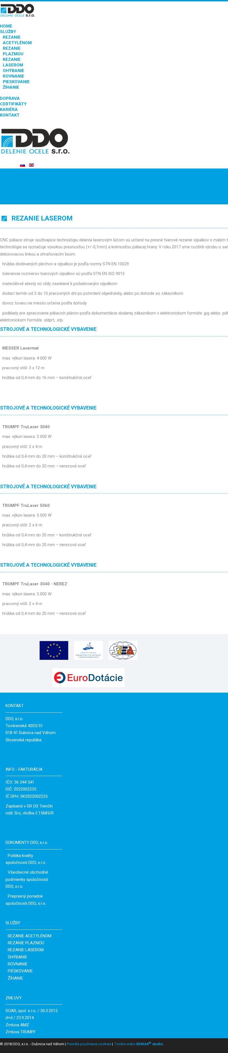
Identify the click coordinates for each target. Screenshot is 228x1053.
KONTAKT (9, 115)
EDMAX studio (149, 1044)
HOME (6, 26)
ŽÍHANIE (11, 87)
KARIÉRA (9, 109)
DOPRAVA (10, 98)
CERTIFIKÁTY (13, 103)
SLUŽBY (8, 31)
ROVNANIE (13, 76)
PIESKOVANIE (16, 81)
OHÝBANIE (13, 70)
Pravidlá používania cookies (88, 1044)
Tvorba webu (125, 1044)
